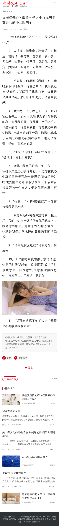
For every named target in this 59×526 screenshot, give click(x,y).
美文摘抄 (22, 358)
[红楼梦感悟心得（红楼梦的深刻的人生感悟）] (11, 399)
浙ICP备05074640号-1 (41, 516)
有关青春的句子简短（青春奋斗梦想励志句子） (38, 496)
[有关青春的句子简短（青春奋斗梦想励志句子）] (11, 498)
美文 (26, 29)
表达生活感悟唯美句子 (35, 457)
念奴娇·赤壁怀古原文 (14, 472)
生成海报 (11, 378)
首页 (4, 11)
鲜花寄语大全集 (11, 411)
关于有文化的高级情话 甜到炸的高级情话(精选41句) (28, 434)
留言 (46, 519)
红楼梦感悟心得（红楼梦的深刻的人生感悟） (38, 397)
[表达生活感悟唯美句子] (11, 461)
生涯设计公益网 (24, 337)
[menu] (54, 3)
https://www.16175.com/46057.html (22, 341)
